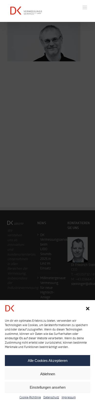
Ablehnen (47, 374)
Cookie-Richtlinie (30, 397)
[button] (87, 308)
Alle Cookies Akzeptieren (47, 360)
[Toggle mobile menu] (85, 7)
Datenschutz (51, 397)
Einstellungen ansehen (48, 387)
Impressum (69, 397)
